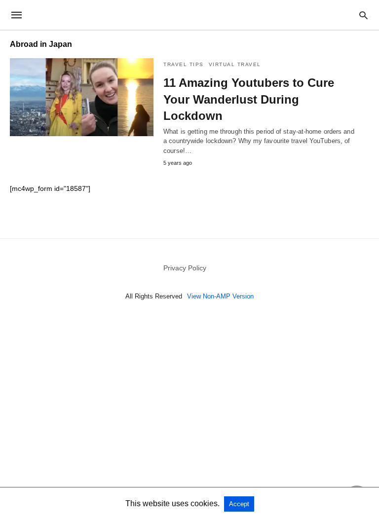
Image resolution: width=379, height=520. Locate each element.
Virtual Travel (235, 64)
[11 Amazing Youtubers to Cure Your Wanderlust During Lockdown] (81, 97)
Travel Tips (183, 64)
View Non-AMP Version (220, 296)
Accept (239, 504)
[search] (363, 15)
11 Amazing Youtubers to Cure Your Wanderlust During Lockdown (248, 99)
